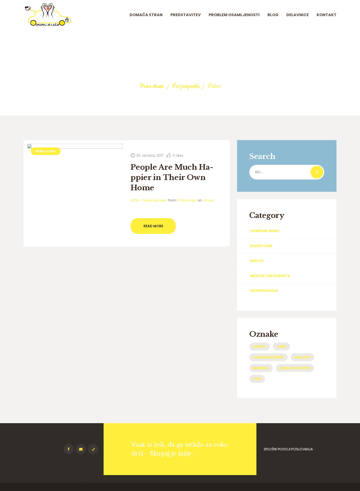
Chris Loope (187, 200)
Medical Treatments (269, 275)
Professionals (264, 290)
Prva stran (151, 86)
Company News (264, 230)
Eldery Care (46, 151)
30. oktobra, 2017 (150, 155)
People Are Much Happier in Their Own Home (172, 177)
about (259, 346)
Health (256, 260)
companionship (268, 357)
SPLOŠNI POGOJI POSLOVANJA (288, 449)
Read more (153, 226)
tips (257, 378)
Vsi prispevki (185, 86)
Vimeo (208, 200)
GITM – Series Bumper (149, 200)
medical (261, 368)
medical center (295, 368)
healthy (302, 357)
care (281, 346)
